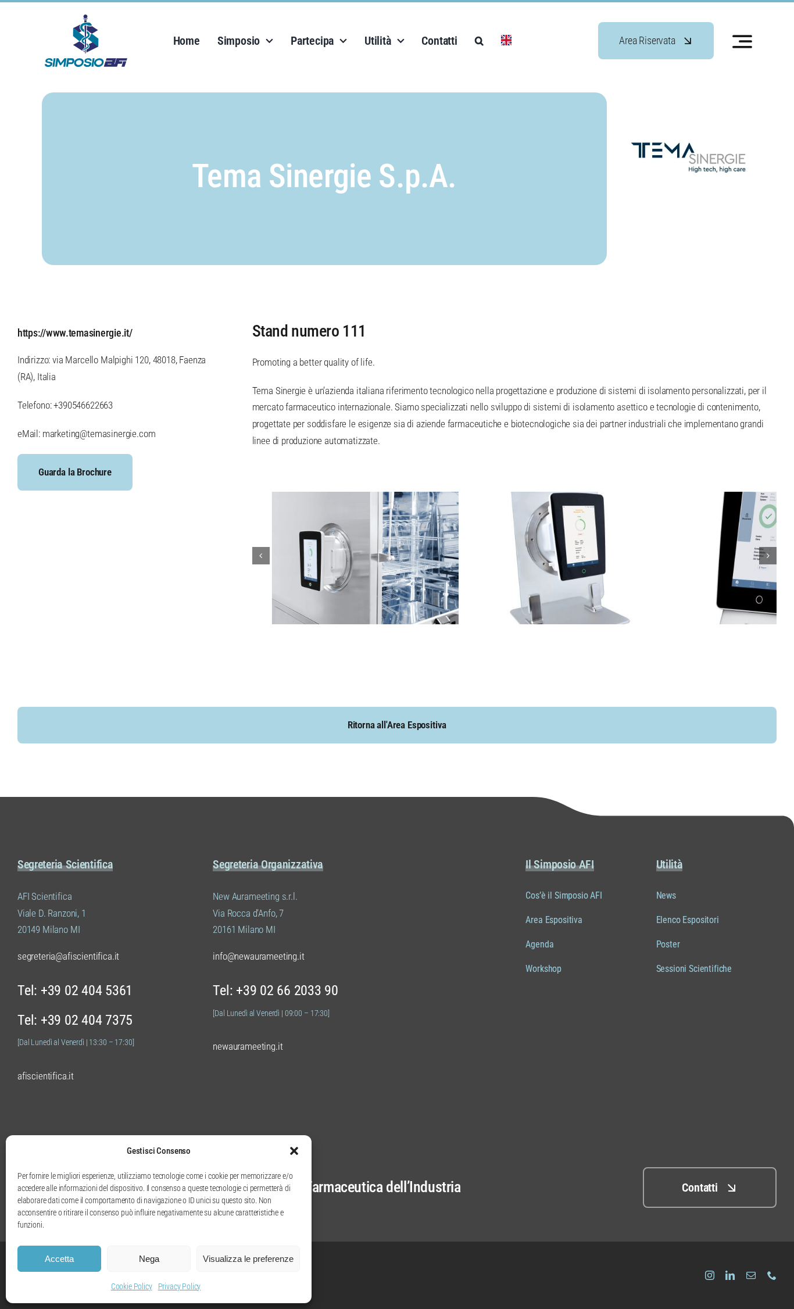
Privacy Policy (179, 1286)
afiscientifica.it (45, 1076)
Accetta (59, 1259)
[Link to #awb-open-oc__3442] (742, 41)
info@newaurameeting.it (258, 956)
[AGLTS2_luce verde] (461, 496)
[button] (294, 1151)
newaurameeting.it (247, 1046)
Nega (149, 1259)
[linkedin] (730, 1275)
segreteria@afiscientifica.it (68, 956)
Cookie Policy (131, 1286)
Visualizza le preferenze (248, 1259)
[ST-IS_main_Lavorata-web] (673, 496)
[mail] (751, 1275)
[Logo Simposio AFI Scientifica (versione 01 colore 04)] (86, 19)
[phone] (772, 1275)
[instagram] (709, 1275)
